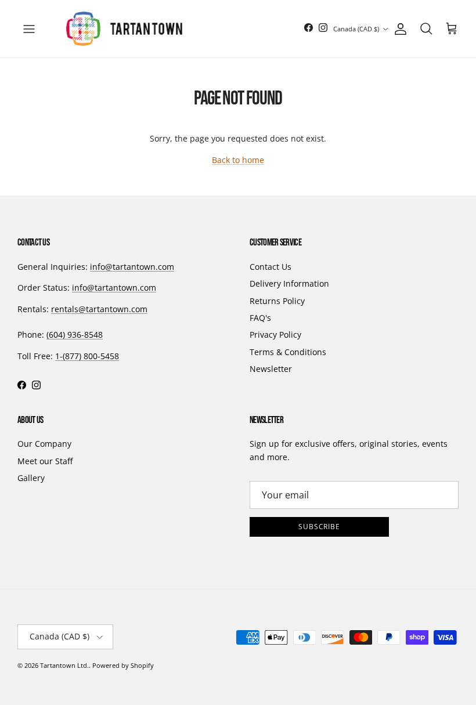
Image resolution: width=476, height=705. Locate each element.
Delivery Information (289, 283)
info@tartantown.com (132, 266)
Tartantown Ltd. (64, 665)
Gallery (31, 477)
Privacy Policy (275, 334)
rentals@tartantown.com (99, 308)
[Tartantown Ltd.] (124, 29)
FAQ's (260, 317)
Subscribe (319, 527)
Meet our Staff (45, 461)
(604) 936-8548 (74, 334)
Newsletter (271, 368)
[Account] (398, 29)
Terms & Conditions (288, 351)
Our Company (44, 443)
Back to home (238, 159)
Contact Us (270, 266)
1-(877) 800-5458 (87, 355)
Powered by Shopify (123, 665)
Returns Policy (277, 300)
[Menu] (29, 29)
